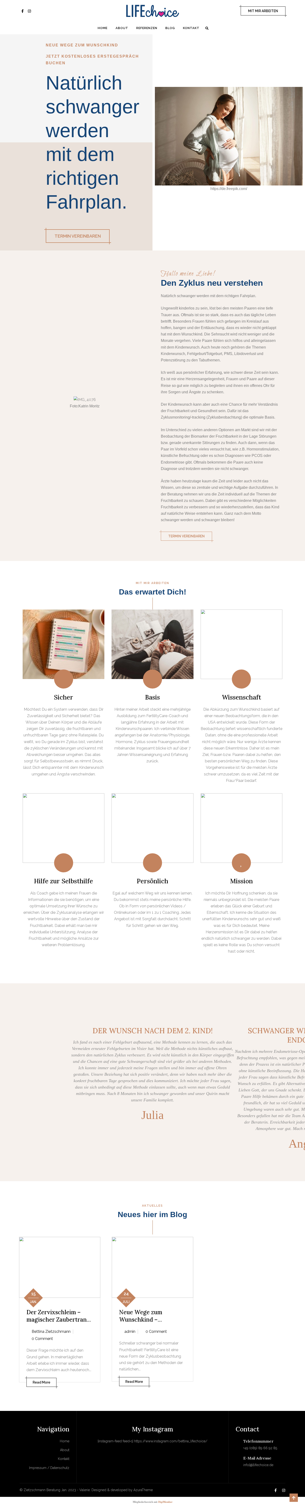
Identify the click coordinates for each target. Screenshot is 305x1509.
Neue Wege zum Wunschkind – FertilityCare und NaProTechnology (143, 1323)
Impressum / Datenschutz (49, 1468)
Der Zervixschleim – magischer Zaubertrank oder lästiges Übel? (58, 1320)
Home (102, 28)
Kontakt (191, 28)
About (122, 28)
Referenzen (146, 28)
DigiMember (165, 1501)
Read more (41, 1382)
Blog (170, 28)
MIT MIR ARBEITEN (263, 11)
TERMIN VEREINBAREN (78, 236)
